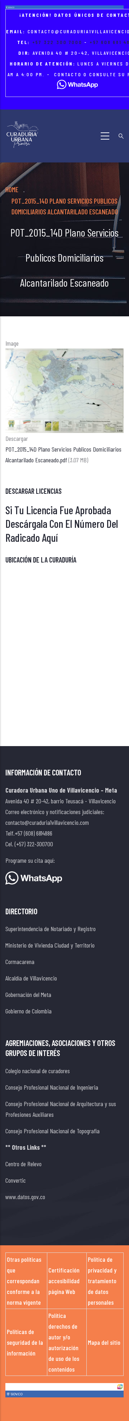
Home (11, 189)
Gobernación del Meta (28, 994)
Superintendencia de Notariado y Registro (50, 929)
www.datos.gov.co (25, 1197)
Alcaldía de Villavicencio (31, 978)
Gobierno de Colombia (28, 1011)
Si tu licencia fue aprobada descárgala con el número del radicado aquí (61, 523)
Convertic (15, 1180)
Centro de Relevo (23, 1164)
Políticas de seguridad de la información (25, 1342)
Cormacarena (19, 961)
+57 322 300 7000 (57, 42)
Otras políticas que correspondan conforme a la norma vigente (24, 1280)
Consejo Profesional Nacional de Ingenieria (51, 1087)
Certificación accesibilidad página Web (64, 1280)
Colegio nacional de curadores (37, 1071)
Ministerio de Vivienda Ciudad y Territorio (50, 945)
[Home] (22, 135)
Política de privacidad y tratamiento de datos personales (102, 1280)
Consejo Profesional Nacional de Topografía (52, 1131)
